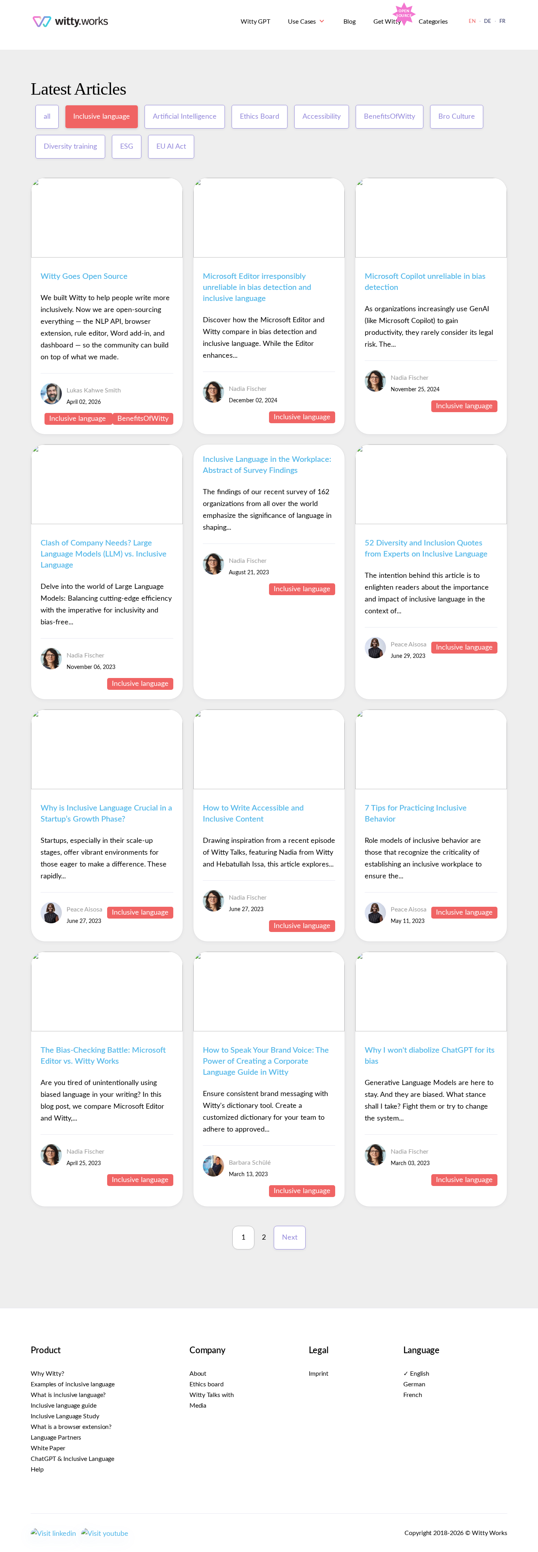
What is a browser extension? (71, 1427)
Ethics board (206, 1384)
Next (289, 1237)
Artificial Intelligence (185, 116)
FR (502, 21)
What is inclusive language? (68, 1395)
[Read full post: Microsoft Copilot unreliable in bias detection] (431, 255)
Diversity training (70, 146)
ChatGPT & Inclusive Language (72, 1459)
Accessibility (321, 116)
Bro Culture (456, 116)
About (198, 1374)
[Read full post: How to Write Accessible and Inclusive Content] (269, 787)
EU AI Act (171, 146)
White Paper (48, 1448)
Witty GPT (255, 22)
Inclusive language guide (63, 1406)
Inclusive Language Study (65, 1416)
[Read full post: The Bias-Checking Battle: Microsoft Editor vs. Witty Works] (107, 1029)
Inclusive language (101, 116)
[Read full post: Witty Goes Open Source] (107, 255)
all (47, 116)
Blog (349, 22)
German (414, 1384)
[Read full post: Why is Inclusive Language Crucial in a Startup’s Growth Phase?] (107, 787)
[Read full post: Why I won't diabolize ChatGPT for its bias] (431, 1029)
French (412, 1395)
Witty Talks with (211, 1395)
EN (472, 21)
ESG (126, 146)
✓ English (416, 1374)
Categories (433, 22)
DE (487, 21)
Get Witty (387, 22)
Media (198, 1406)
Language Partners (56, 1437)
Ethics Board (259, 116)
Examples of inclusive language (73, 1384)
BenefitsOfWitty (389, 116)
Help (37, 1469)
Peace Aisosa (409, 644)
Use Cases (302, 22)
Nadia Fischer (248, 389)
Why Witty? (47, 1374)
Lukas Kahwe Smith (94, 390)
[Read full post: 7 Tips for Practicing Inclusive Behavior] (431, 787)
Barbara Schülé (250, 1163)
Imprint (318, 1374)
